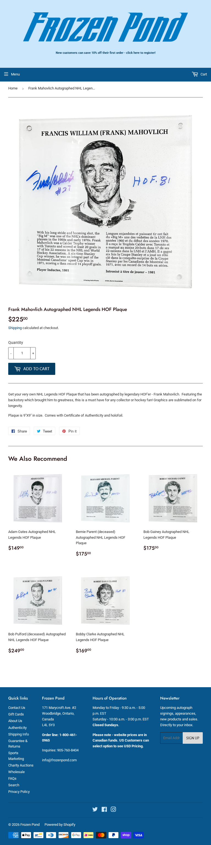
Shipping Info (18, 734)
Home (13, 88)
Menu (15, 74)
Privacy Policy (19, 792)
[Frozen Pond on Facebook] (104, 810)
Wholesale (16, 772)
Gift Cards (16, 714)
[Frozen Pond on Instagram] (113, 810)
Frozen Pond (30, 824)
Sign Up (192, 738)
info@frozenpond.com (59, 760)
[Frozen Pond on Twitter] (95, 810)
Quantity (15, 342)
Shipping (15, 328)
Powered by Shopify (60, 824)
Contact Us (16, 708)
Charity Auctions (21, 765)
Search (13, 785)
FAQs (12, 778)
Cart (203, 74)
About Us (15, 721)
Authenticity (17, 728)
